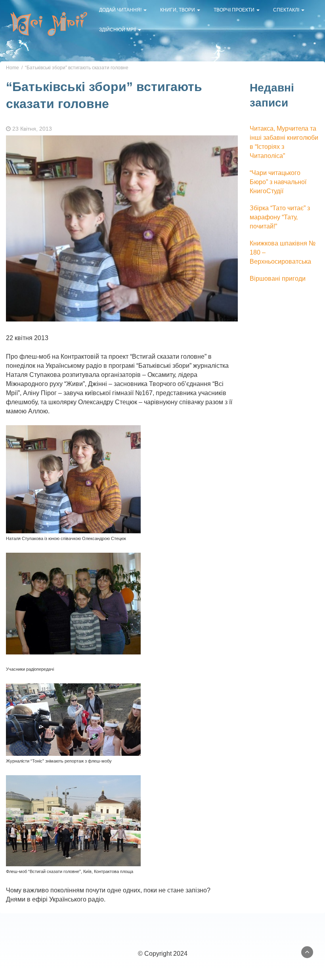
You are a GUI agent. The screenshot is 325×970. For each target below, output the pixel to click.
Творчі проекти (235, 10)
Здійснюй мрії (118, 29)
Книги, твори (178, 10)
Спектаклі (286, 10)
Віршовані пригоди (278, 278)
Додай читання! (121, 10)
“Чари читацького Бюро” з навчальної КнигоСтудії (278, 181)
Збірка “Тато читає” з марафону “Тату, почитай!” (280, 217)
